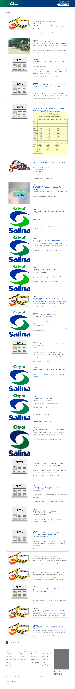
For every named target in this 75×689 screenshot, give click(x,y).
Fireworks (20, 653)
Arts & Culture (9, 653)
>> (18, 642)
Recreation (8, 662)
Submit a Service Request (35, 659)
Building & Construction (10, 654)
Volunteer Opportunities (22, 654)
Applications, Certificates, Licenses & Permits (35, 655)
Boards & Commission (22, 651)
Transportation (9, 665)
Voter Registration (45, 664)
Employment (8, 656)
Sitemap (8, 676)
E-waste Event (21, 656)
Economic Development (46, 653)
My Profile (42, 676)
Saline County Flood (22, 659)
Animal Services (9, 651)
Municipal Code (45, 651)
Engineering (44, 654)
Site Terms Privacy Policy (16, 676)
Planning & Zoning (45, 656)
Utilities (43, 662)
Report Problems (9, 664)
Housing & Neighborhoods (11, 659)
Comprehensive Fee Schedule (34, 652)
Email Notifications (45, 665)
